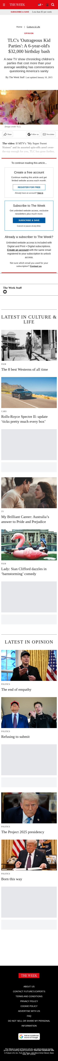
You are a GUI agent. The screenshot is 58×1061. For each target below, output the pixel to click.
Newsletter (50, 134)
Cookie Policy (29, 1006)
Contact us (36, 266)
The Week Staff (16, 77)
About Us (29, 986)
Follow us (35, 134)
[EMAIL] (5, 292)
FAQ (29, 1016)
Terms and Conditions (29, 996)
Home (19, 27)
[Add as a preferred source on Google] (29, 1036)
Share (9, 134)
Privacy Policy (29, 1001)
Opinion (29, 33)
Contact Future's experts (29, 991)
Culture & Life (33, 27)
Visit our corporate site (44, 1050)
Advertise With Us (29, 1011)
